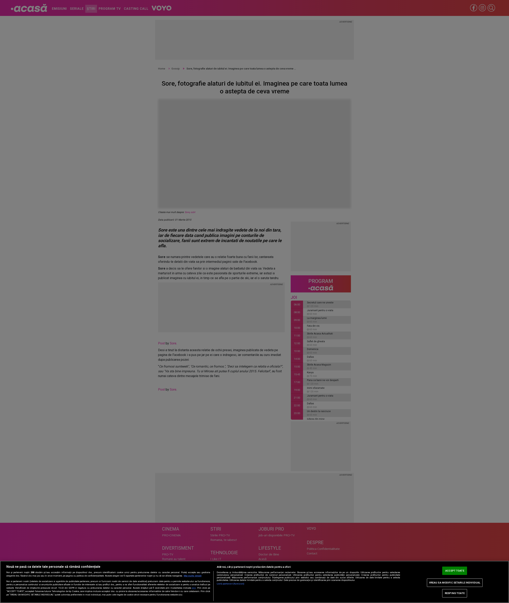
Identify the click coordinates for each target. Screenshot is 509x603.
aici (194, 587)
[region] (254, 582)
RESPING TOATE (455, 593)
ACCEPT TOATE (454, 570)
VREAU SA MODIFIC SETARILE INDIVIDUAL (455, 582)
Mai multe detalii (192, 576)
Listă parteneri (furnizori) (230, 583)
